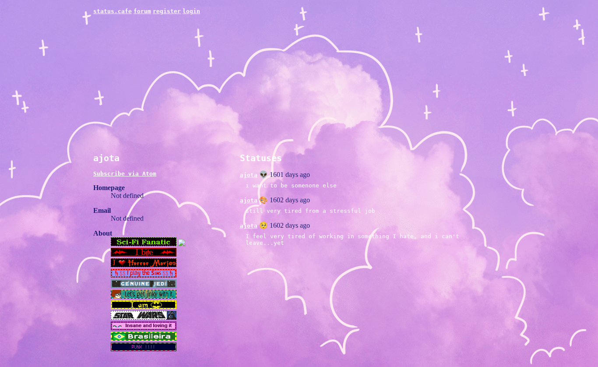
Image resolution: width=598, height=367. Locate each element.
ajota (248, 175)
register (167, 11)
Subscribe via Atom (124, 173)
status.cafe (112, 11)
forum (142, 11)
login (191, 11)
